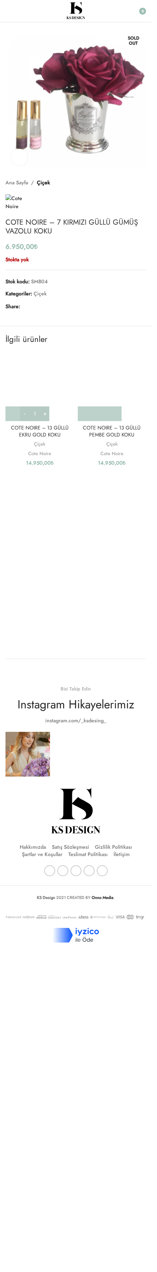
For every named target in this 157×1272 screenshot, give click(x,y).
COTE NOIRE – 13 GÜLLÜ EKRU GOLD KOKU (40, 431)
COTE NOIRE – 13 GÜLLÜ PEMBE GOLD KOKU (112, 431)
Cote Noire (39, 453)
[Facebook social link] (24, 306)
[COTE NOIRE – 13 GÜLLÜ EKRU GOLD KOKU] (39, 386)
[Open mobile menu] (8, 11)
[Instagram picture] (27, 754)
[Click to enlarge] (19, 157)
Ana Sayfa (16, 182)
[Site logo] (75, 10)
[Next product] (141, 182)
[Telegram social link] (59, 306)
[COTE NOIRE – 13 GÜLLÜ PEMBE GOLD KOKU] (112, 386)
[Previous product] (124, 182)
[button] (100, 413)
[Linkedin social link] (50, 306)
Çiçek (43, 182)
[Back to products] (133, 182)
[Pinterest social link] (42, 306)
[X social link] (33, 306)
